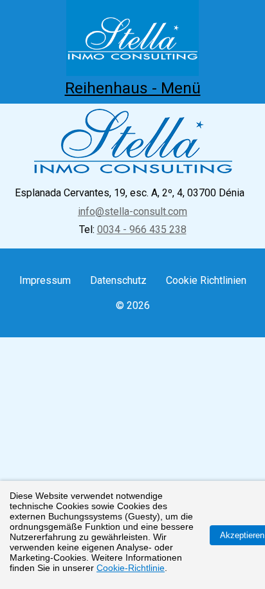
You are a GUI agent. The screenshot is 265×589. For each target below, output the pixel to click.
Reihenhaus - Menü (133, 88)
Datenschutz (118, 280)
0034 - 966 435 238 (142, 229)
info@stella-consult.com (132, 211)
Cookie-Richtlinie (130, 568)
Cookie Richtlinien (206, 280)
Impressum (45, 280)
